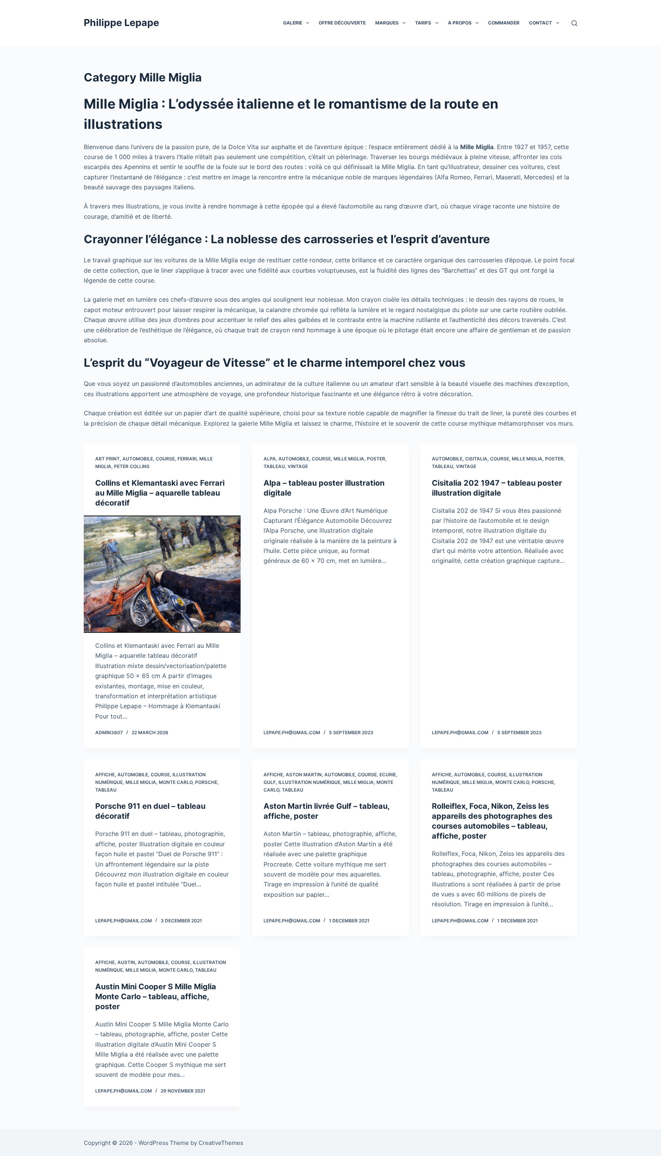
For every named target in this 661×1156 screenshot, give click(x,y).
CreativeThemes (221, 1142)
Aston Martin (304, 774)
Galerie (292, 23)
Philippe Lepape (121, 22)
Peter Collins (132, 466)
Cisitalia (476, 459)
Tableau (274, 466)
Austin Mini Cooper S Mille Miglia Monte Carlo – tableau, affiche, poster (155, 996)
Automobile (137, 459)
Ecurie (387, 774)
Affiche (105, 774)
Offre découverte (342, 23)
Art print (107, 459)
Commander (503, 23)
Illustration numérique (309, 782)
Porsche (206, 782)
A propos (460, 23)
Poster (376, 459)
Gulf (270, 782)
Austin (126, 962)
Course (165, 459)
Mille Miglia (349, 459)
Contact (540, 23)
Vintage (298, 466)
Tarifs (423, 23)
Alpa (270, 459)
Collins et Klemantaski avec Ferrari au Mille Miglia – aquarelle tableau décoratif (160, 492)
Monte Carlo (175, 782)
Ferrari (187, 459)
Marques (387, 23)
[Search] (574, 23)
